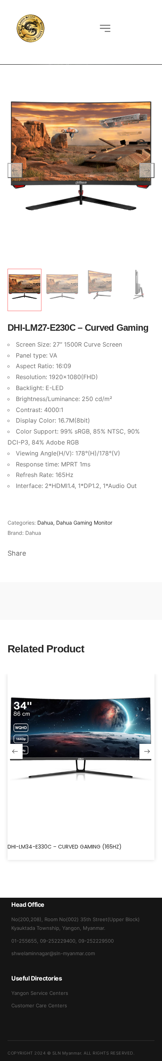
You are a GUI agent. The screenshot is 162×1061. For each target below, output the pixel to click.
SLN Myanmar (66, 1053)
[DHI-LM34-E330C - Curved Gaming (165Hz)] (81, 755)
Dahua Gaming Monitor (84, 522)
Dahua (45, 522)
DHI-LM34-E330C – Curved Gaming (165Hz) (65, 846)
